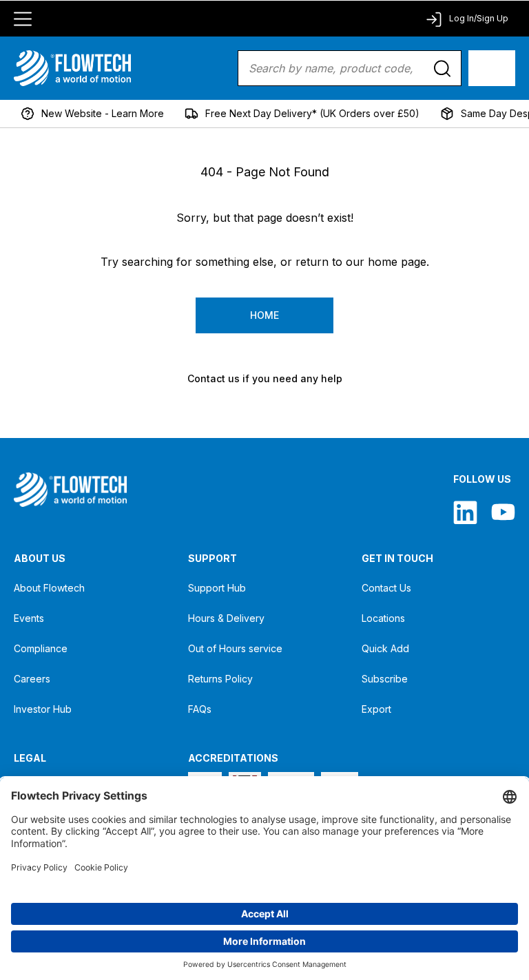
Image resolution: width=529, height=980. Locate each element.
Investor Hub (43, 709)
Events (29, 618)
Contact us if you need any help (264, 378)
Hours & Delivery (226, 618)
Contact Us (386, 588)
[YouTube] (503, 512)
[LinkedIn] (465, 512)
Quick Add (385, 648)
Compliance (41, 648)
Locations (383, 618)
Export (376, 709)
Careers (32, 679)
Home (264, 315)
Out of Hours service (235, 648)
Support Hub (217, 588)
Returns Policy (220, 679)
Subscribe (385, 679)
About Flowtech (49, 588)
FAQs (199, 709)
